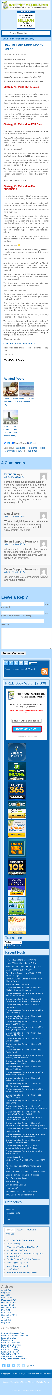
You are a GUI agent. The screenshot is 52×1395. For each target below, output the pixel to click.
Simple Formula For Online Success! (22, 1175)
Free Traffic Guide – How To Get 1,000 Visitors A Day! (10, 431)
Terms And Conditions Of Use (31, 1391)
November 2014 (8, 1302)
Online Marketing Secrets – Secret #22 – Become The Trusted (24, 1034)
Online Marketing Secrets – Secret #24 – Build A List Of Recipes (24, 1022)
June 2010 (6, 1320)
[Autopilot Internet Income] (17, 895)
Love (8, 1219)
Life (7, 1216)
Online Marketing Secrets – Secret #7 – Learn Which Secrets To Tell (24, 1118)
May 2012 (5, 1310)
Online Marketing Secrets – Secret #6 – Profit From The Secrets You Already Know (25, 1124)
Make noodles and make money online (23, 966)
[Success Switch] (17, 933)
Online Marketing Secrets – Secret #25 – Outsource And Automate (24, 1017)
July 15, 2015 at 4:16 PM (14, 544)
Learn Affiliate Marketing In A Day (18, 38)
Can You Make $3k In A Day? (19, 970)
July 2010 (5, 1317)
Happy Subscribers (14, 1157)
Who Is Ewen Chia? (10, 1354)
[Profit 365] (17, 799)
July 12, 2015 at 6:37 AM (14, 516)
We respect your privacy (27, 736)
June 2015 (6, 1290)
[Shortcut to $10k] (17, 876)
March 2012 (6, 1312)
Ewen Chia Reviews (10, 1347)
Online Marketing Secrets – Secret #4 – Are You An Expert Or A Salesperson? (25, 1135)
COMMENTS (31, 1230)
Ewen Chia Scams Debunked (14, 1335)
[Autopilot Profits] (17, 760)
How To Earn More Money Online (21, 960)
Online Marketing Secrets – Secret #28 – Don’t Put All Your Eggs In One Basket (24, 1000)
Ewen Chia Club (8, 1338)
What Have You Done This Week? (21, 1191)
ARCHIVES (10, 1234)
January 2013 (7, 1305)
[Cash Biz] (17, 818)
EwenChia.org (7, 1340)
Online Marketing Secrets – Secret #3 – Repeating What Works (24, 1141)
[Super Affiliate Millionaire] (17, 837)
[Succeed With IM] (17, 914)
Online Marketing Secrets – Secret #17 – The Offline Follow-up (24, 1062)
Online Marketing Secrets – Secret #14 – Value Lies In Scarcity (24, 1079)
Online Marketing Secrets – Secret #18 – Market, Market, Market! (24, 1056)
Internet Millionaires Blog (12, 1333)
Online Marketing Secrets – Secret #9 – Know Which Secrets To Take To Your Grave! (26, 1107)
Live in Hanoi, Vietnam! (16, 1185)
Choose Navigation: (19, 33)
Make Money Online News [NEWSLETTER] (25, 1171)
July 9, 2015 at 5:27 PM (14, 477)
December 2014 (8, 1300)
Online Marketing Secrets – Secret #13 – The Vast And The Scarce (24, 1084)
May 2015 (5, 1292)
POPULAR (10, 1230)
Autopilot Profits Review (12, 1356)
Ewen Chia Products (10, 1342)
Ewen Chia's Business (11, 1345)
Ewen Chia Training (10, 1349)
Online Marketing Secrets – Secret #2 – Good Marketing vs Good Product (24, 1146)
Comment (10, 450)
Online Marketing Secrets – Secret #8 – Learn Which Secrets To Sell (24, 1113)
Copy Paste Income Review (13, 1359)
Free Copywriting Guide (17, 1178)
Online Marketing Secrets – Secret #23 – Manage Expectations (24, 1028)
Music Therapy (12, 1181)
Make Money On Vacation (26, 400)
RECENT (20, 1230)
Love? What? (12, 1188)
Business (20, 447)
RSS (19, 450)
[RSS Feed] (44, 674)
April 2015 (6, 1295)
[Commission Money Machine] (17, 856)
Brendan (10, 474)
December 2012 (8, 1307)
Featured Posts (36, 447)
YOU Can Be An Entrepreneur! (20, 1195)
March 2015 (6, 1297)
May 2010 (5, 1322)
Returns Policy (15, 1391)
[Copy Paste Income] (17, 779)
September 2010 (9, 1315)
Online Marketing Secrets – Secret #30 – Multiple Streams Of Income (24, 989)
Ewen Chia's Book (9, 1352)
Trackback (31, 450)
